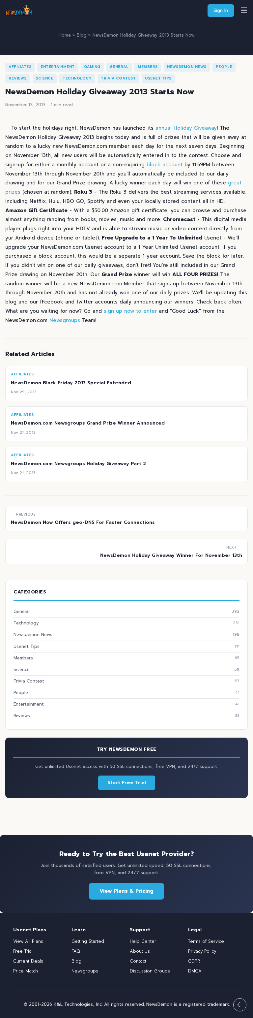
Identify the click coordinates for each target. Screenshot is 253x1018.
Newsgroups (64, 320)
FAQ (75, 951)
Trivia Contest (118, 78)
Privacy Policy (202, 951)
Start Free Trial (126, 782)
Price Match (25, 971)
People (224, 67)
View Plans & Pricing (126, 891)
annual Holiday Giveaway (186, 128)
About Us (140, 951)
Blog (82, 35)
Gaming (92, 67)
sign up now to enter (130, 311)
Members (148, 67)
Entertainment (58, 67)
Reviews (18, 78)
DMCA (195, 971)
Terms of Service (206, 941)
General (119, 67)
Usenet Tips (158, 78)
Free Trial (23, 951)
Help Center (143, 941)
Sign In (220, 10)
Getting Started (87, 941)
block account (165, 164)
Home (65, 35)
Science (45, 78)
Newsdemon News (187, 67)
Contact (138, 961)
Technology (77, 78)
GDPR (194, 961)
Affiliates (20, 67)
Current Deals (28, 961)
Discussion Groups (150, 971)
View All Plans (28, 941)
